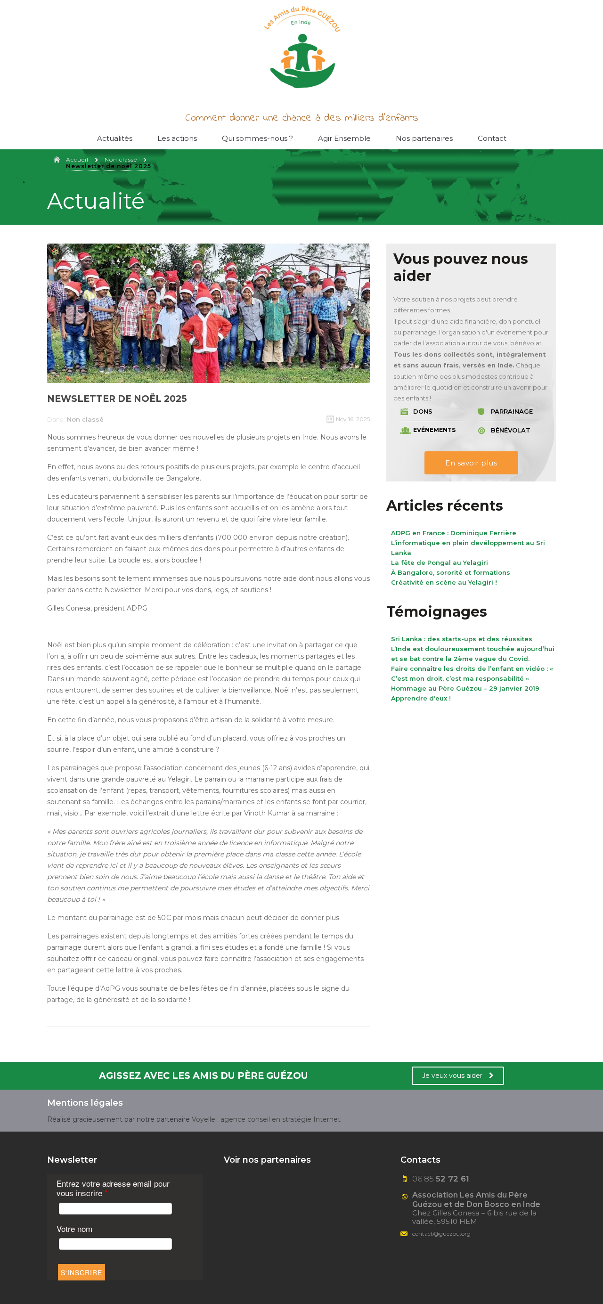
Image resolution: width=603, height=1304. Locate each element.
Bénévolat (510, 430)
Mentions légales (85, 1103)
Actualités (114, 138)
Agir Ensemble (344, 138)
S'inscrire (81, 1272)
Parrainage (512, 411)
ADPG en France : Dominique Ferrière (453, 533)
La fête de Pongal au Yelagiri (439, 562)
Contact (492, 138)
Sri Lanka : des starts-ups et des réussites (461, 639)
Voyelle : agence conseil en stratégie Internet (266, 1119)
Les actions (177, 138)
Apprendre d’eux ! (421, 698)
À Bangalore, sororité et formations (450, 572)
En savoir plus (471, 462)
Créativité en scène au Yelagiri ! (444, 582)
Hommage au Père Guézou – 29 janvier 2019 (465, 688)
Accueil (77, 159)
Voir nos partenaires (267, 1160)
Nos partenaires (424, 138)
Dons (422, 411)
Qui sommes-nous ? (257, 138)
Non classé (121, 159)
